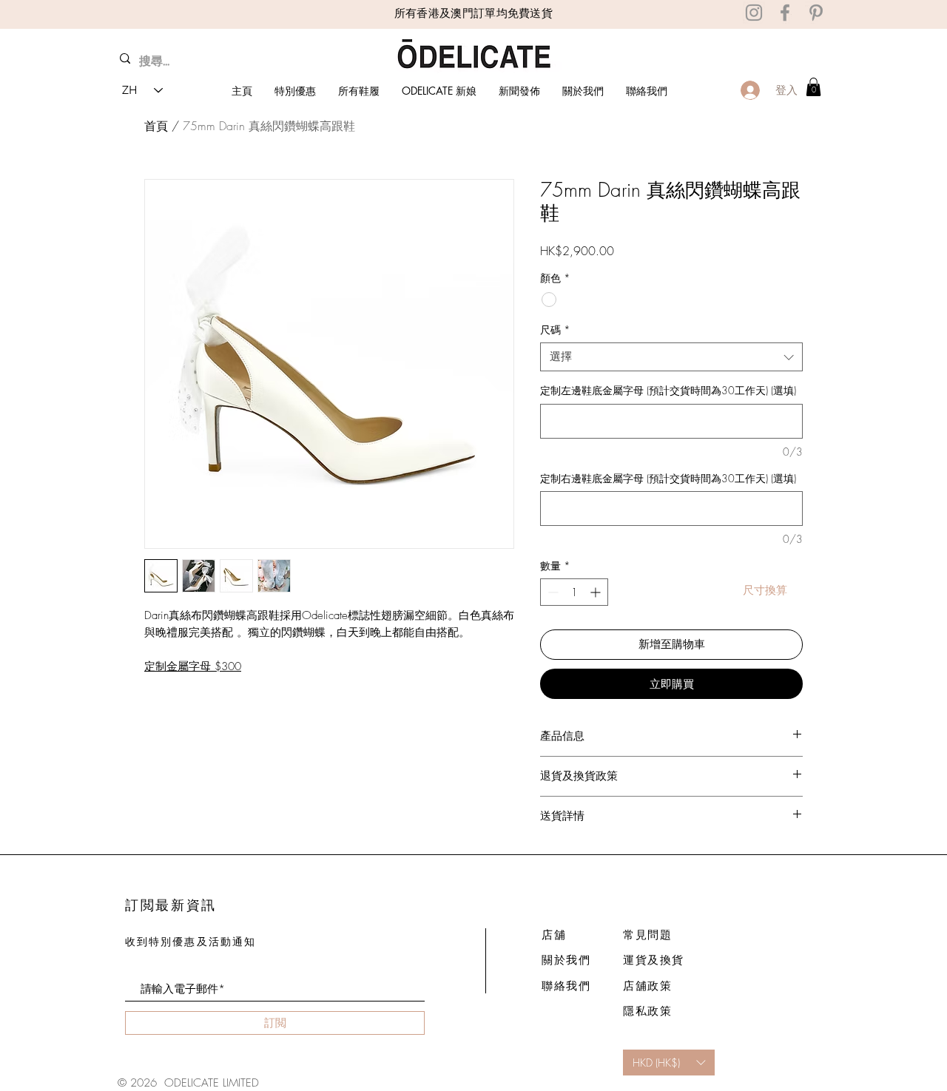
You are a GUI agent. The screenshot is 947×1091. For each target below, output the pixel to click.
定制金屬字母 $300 (192, 666)
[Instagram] (754, 12)
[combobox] (671, 356)
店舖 (554, 935)
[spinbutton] (574, 592)
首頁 (156, 126)
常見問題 (647, 935)
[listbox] (669, 1062)
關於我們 (566, 960)
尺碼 (555, 329)
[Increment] (596, 592)
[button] (764, 590)
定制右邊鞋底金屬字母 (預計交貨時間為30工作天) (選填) (668, 478)
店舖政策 (647, 986)
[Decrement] (551, 592)
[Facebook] (785, 12)
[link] (813, 87)
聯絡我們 (566, 986)
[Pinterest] (816, 12)
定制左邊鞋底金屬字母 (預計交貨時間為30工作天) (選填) (668, 390)
